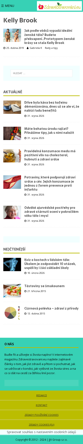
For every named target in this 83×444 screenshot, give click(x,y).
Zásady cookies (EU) (41, 424)
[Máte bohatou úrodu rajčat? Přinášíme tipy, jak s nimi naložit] (12, 133)
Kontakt (41, 405)
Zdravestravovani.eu (32, 359)
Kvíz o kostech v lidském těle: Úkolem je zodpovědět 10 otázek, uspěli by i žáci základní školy (50, 263)
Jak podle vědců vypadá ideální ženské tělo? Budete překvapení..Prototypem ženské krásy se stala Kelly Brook (49, 36)
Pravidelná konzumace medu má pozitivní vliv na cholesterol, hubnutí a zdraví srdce (49, 155)
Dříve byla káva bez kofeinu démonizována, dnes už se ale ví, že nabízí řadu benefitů (51, 106)
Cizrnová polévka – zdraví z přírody (51, 308)
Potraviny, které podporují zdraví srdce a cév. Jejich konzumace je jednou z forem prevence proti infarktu (49, 183)
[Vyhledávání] (41, 73)
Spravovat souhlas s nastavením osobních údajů (41, 432)
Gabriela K (36, 47)
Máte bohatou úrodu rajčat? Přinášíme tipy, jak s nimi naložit (49, 130)
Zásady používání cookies (41, 414)
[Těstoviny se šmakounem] (12, 290)
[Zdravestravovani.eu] (59, 6)
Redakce (41, 395)
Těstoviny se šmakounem (44, 286)
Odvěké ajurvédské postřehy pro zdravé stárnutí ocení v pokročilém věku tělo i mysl (51, 211)
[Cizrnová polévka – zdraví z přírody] (12, 313)
